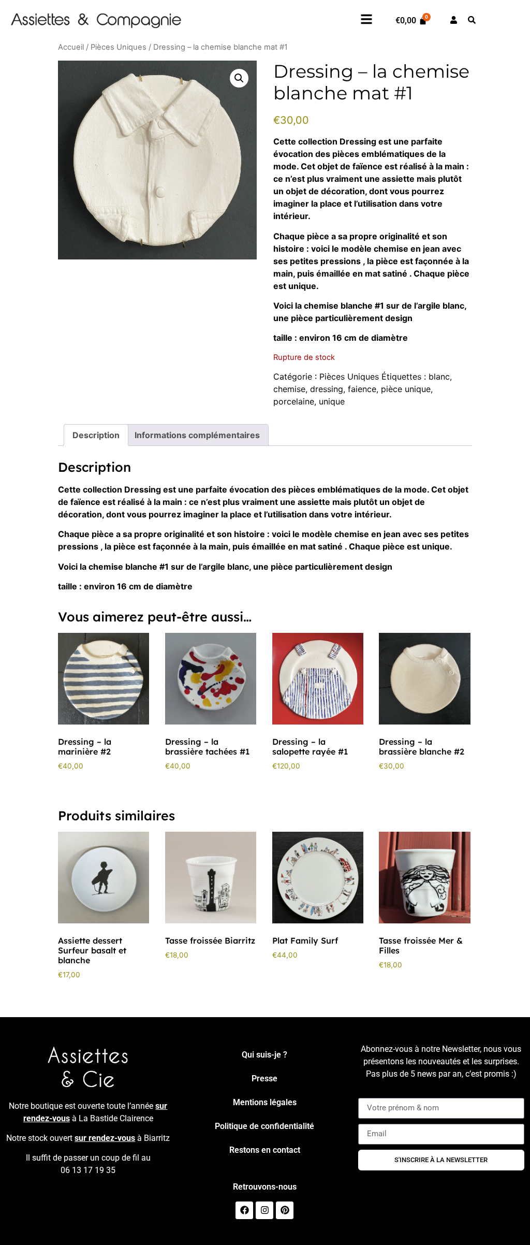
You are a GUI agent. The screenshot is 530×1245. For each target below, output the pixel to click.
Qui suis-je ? (264, 1055)
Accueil (71, 47)
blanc (439, 376)
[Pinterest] (284, 1210)
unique (332, 401)
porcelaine (293, 401)
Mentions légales (265, 1102)
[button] (239, 78)
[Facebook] (244, 1210)
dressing (326, 389)
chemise (289, 389)
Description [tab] (96, 435)
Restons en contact (264, 1150)
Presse (264, 1078)
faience (362, 389)
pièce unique (406, 389)
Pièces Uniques (118, 47)
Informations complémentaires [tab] (197, 435)
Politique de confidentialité (264, 1126)
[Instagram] (264, 1210)
